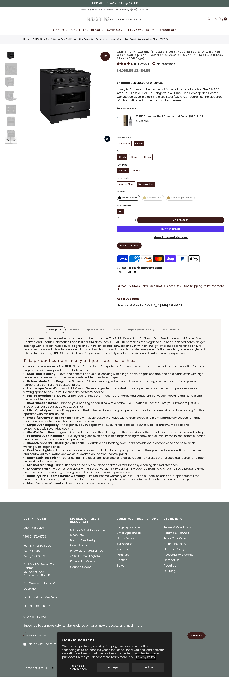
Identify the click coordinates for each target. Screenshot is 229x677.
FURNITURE (78, 30)
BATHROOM (114, 30)
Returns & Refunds (176, 533)
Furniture (123, 555)
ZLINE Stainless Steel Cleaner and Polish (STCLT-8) (169, 116)
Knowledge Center (83, 561)
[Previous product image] (24, 97)
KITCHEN (59, 30)
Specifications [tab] (95, 329)
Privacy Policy (145, 657)
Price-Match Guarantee (86, 550)
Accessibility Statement (180, 555)
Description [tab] (55, 329)
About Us (170, 565)
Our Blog (169, 571)
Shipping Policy (174, 549)
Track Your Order (175, 538)
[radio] (124, 143)
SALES (150, 30)
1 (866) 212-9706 (138, 9)
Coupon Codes (80, 567)
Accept (113, 667)
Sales (120, 565)
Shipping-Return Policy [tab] (141, 329)
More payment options (171, 237)
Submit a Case (33, 528)
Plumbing (123, 549)
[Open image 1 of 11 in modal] (107, 139)
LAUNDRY (134, 30)
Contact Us (171, 560)
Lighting (122, 560)
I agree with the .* (54, 644)
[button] (209, 19)
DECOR (96, 30)
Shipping (123, 83)
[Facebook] (26, 605)
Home (26, 39)
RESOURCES (168, 30)
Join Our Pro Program (85, 556)
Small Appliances (129, 533)
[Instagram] (37, 605)
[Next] (14, 140)
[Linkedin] (44, 605)
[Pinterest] (50, 605)
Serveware (124, 544)
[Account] (215, 19)
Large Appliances (129, 527)
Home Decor (125, 538)
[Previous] (8, 140)
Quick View (128, 120)
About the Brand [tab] (171, 329)
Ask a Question (128, 299)
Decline (148, 667)
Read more (172, 100)
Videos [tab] (116, 329)
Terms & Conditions (177, 527)
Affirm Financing (175, 544)
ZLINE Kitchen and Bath (145, 268)
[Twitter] (31, 605)
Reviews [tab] (74, 329)
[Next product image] (107, 97)
